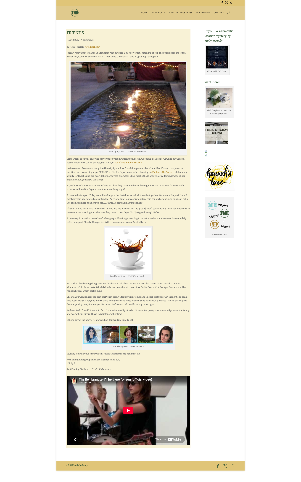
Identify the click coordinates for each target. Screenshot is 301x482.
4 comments (87, 40)
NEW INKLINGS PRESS (180, 12)
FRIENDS (75, 32)
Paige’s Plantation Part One (128, 162)
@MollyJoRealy (92, 47)
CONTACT (219, 12)
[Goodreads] (231, 3)
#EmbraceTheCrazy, (161, 172)
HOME (144, 12)
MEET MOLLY (158, 12)
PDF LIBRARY (203, 12)
